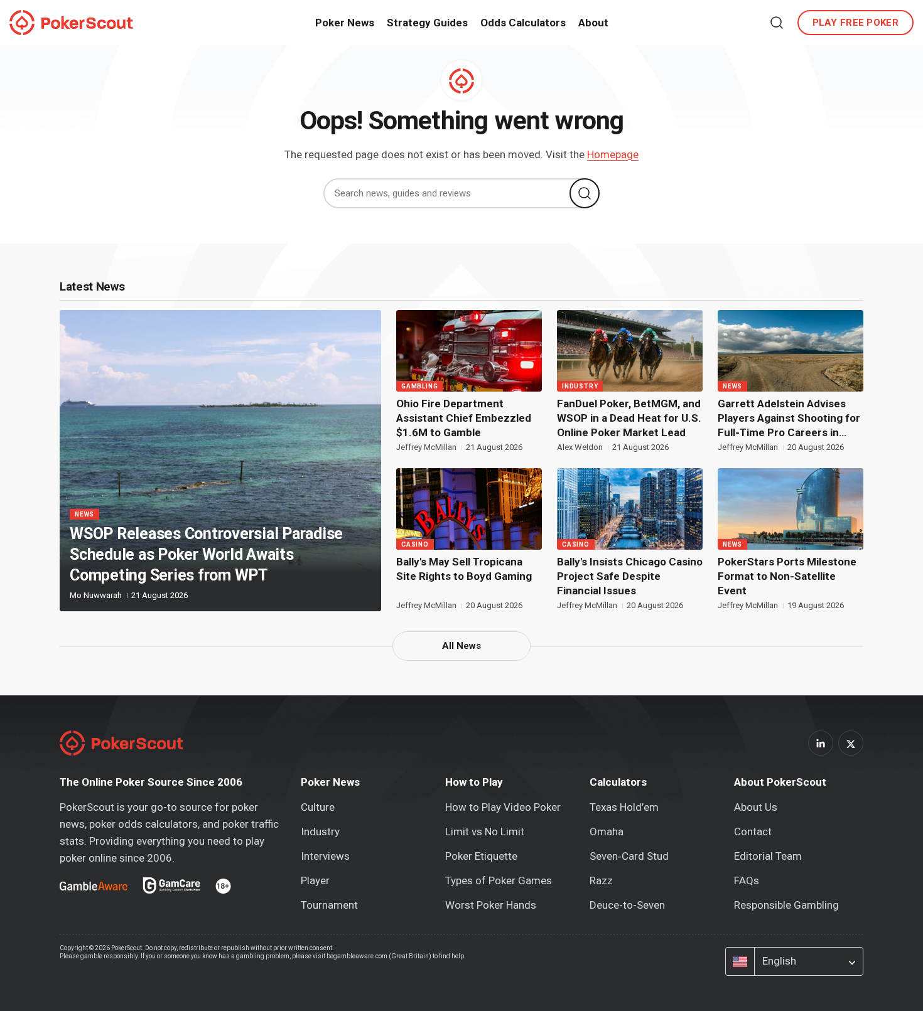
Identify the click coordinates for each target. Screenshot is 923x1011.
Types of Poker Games (498, 880)
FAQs (746, 880)
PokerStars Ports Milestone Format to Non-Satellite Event (787, 576)
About (593, 22)
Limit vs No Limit (484, 831)
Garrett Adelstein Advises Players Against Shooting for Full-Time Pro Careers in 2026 (789, 418)
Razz (601, 880)
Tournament (329, 905)
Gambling (419, 386)
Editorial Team (768, 856)
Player (315, 880)
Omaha (606, 831)
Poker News (344, 22)
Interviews (325, 856)
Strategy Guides (427, 22)
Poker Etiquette (481, 856)
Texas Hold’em (624, 807)
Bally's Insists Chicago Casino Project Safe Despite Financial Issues (630, 576)
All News (461, 645)
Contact (753, 831)
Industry (580, 386)
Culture (318, 807)
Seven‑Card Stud (629, 856)
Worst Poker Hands (490, 905)
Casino (415, 544)
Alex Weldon (581, 447)
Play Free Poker (855, 22)
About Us (755, 807)
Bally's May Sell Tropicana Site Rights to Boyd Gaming (464, 568)
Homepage (613, 154)
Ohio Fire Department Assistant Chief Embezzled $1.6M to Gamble (463, 418)
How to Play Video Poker (503, 807)
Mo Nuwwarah (97, 595)
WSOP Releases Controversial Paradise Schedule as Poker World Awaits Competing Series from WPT (206, 554)
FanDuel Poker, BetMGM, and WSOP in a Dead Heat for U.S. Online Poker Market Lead (629, 418)
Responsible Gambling (786, 905)
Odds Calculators (523, 22)
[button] (777, 22)
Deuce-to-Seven (627, 905)
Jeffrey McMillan (427, 447)
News (84, 514)
